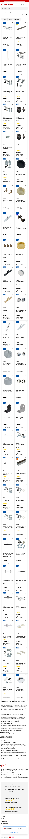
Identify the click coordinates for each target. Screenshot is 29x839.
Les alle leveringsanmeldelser (11, 811)
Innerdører (3, 766)
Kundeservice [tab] (4, 818)
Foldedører (3, 765)
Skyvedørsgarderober (5, 764)
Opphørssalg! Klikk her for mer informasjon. (14, 1)
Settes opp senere (14, 832)
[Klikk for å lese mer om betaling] (7, 837)
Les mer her (10, 791)
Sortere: (11, 19)
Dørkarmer (3, 767)
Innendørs (5, 14)
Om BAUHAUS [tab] (4, 821)
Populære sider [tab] (4, 823)
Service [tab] (3, 816)
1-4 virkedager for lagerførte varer (12, 786)
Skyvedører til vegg (4, 762)
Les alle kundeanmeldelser (11, 802)
